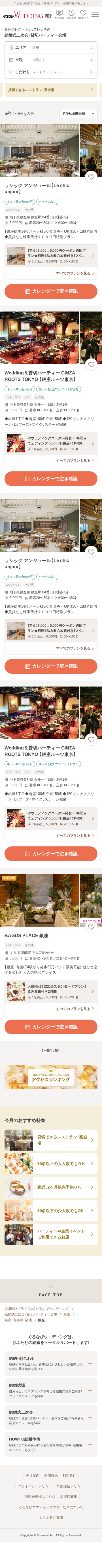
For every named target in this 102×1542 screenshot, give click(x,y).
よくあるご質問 (51, 1518)
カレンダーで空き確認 (55, 291)
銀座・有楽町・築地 (18, 1320)
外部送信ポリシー (70, 1486)
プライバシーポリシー (35, 1486)
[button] (51, 1363)
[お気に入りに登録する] (91, 177)
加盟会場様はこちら (40, 1497)
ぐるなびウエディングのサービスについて (51, 1507)
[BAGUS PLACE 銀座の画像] (51, 900)
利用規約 (51, 1476)
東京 (66, 1314)
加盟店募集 (68, 1497)
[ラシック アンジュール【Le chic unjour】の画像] (51, 150)
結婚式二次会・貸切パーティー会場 (31, 1314)
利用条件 (69, 1476)
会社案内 (32, 1476)
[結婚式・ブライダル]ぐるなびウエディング (37, 1309)
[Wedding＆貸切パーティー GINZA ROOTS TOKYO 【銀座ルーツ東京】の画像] (51, 338)
